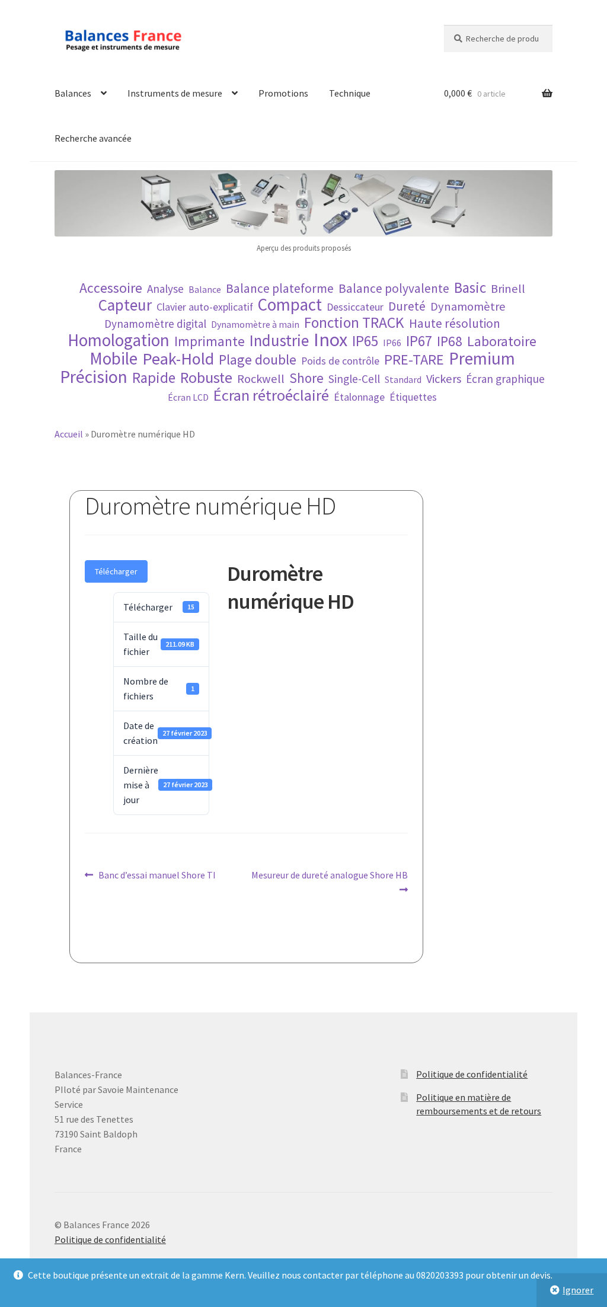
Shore (306, 377)
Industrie (279, 340)
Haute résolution (454, 323)
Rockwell (261, 379)
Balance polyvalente (393, 288)
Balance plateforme (280, 288)
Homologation (119, 340)
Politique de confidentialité (472, 1074)
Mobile (114, 358)
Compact (290, 305)
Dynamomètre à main (255, 324)
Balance (205, 289)
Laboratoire (501, 341)
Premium (482, 358)
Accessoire (110, 287)
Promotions (283, 93)
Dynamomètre (468, 306)
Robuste (206, 377)
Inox (330, 340)
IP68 (449, 341)
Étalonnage (359, 397)
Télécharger (116, 571)
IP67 (419, 341)
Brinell (508, 289)
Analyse (165, 289)
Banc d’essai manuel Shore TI (157, 875)
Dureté (407, 306)
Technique (349, 93)
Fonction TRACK (354, 322)
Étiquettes (413, 397)
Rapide (153, 377)
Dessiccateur (355, 307)
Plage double (257, 359)
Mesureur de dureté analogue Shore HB (329, 881)
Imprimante (209, 341)
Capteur (125, 305)
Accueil (69, 434)
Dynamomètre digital (155, 324)
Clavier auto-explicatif (204, 307)
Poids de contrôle (340, 361)
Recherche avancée (93, 138)
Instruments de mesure (174, 93)
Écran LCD (188, 397)
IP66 (392, 343)
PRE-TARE (414, 359)
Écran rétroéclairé (271, 395)
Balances (73, 93)
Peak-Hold (178, 358)
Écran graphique (505, 379)
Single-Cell (354, 379)
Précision (93, 376)
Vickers (443, 379)
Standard (403, 379)
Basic (470, 287)
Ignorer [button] (578, 1290)
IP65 (365, 341)
